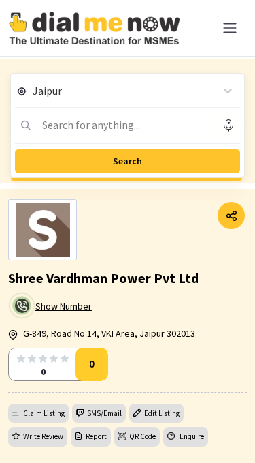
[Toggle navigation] (230, 28)
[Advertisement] (127, 429)
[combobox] (34, 91)
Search (127, 161)
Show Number (63, 306)
